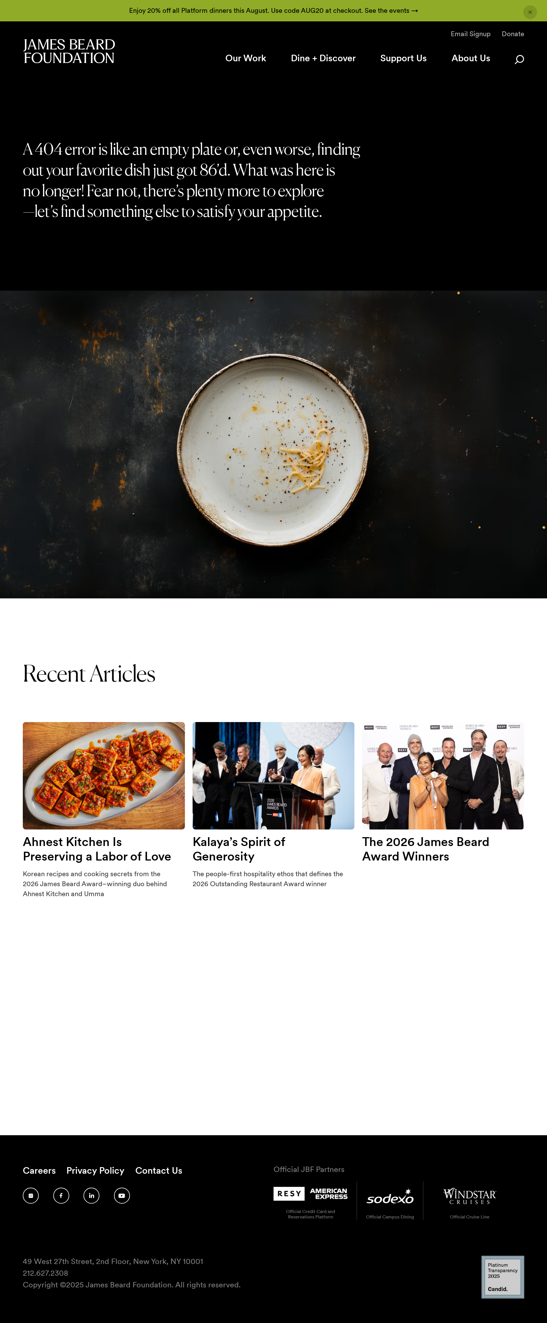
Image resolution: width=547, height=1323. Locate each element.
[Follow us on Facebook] (61, 1195)
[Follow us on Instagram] (30, 1195)
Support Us (403, 58)
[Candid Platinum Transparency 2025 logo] (502, 1297)
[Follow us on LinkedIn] (91, 1195)
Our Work (245, 58)
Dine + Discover (323, 58)
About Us (471, 58)
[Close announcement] (530, 12)
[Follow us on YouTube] (122, 1195)
